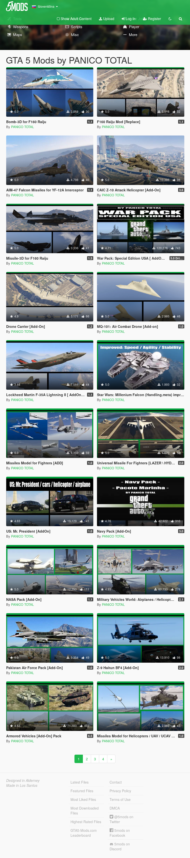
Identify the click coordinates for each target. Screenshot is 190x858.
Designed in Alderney (23, 780)
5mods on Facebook (120, 833)
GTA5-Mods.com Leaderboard (84, 833)
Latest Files (80, 782)
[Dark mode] (170, 18)
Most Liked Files (83, 799)
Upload (108, 18)
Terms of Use (120, 799)
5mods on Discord (120, 846)
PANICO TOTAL (22, 126)
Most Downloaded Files (85, 810)
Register (154, 18)
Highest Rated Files (86, 821)
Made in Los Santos (21, 785)
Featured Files (82, 790)
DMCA (115, 808)
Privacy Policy (120, 790)
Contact (116, 782)
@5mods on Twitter (121, 819)
